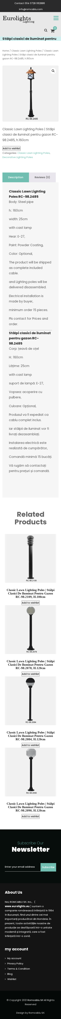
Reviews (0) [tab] (42, 177)
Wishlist (11, 979)
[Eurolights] (18, 19)
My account (14, 958)
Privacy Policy (15, 963)
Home (5, 50)
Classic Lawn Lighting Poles (26, 50)
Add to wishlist (11, 148)
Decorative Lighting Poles (17, 157)
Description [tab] (15, 177)
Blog (10, 974)
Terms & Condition (18, 968)
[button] (53, 71)
